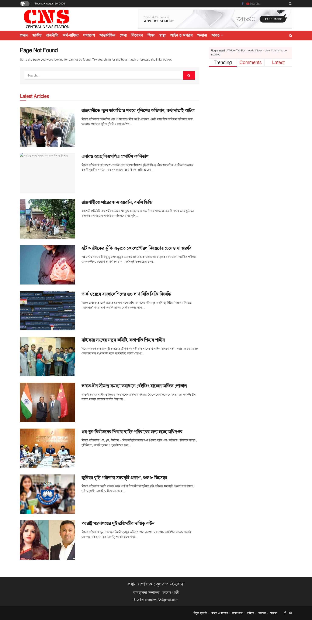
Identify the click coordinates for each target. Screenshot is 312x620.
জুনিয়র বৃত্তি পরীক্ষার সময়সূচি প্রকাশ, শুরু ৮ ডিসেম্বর (124, 478)
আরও (216, 35)
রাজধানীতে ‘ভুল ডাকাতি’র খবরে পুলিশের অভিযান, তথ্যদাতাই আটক (138, 110)
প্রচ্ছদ (24, 35)
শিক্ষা (151, 35)
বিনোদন (137, 35)
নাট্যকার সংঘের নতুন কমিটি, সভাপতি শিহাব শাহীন (123, 340)
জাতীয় (37, 35)
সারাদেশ (89, 35)
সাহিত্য (250, 613)
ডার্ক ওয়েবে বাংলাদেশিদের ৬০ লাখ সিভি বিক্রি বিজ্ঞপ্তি (126, 294)
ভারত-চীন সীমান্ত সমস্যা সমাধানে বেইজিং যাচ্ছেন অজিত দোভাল (134, 386)
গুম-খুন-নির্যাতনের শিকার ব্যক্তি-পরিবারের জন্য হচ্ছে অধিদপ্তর (132, 432)
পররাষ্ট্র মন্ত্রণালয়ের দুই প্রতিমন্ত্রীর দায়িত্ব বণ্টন (118, 523)
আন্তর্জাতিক (107, 35)
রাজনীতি (52, 35)
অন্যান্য (202, 35)
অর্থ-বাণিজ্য (71, 35)
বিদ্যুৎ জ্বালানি (200, 613)
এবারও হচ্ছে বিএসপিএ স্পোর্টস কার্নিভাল (115, 156)
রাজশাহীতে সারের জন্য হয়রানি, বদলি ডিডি (117, 202)
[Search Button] (289, 3)
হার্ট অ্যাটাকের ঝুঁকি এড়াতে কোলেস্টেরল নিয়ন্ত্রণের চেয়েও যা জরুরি (136, 248)
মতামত (262, 613)
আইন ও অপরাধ (181, 35)
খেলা (123, 35)
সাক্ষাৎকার (237, 613)
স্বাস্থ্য (162, 35)
